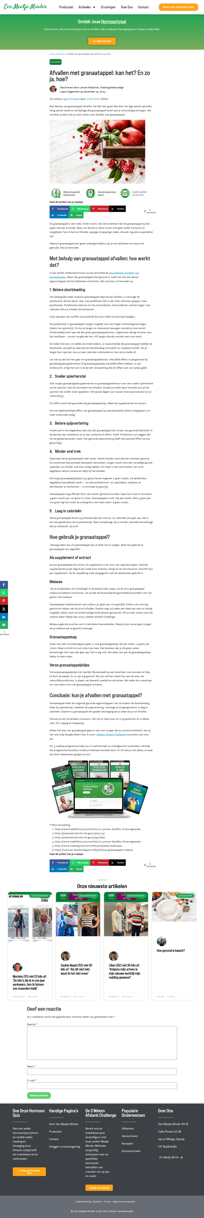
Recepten (127, 1143)
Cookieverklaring (83, 1201)
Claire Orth (93, 98)
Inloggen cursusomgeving (64, 1146)
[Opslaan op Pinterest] (4, 601)
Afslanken (61, 54)
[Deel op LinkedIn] (4, 617)
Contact (143, 7)
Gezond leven (130, 1136)
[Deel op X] (4, 609)
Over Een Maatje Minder (64, 1124)
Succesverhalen (131, 1151)
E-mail (32, 1080)
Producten (66, 7)
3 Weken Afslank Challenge (110, 734)
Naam (31, 1066)
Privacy (107, 1201)
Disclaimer (98, 1201)
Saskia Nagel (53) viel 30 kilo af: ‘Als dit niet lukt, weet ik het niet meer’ (76, 969)
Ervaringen (108, 7)
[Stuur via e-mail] (4, 625)
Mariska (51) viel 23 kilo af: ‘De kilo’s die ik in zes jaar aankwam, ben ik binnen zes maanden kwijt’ (30, 982)
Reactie (32, 1024)
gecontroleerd (72, 98)
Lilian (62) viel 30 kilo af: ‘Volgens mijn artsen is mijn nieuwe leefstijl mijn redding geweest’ (124, 971)
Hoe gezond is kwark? (171, 951)
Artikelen (85, 7)
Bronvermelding (61, 824)
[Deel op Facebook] (4, 585)
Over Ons (127, 7)
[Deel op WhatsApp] (4, 593)
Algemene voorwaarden (124, 1201)
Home (52, 54)
